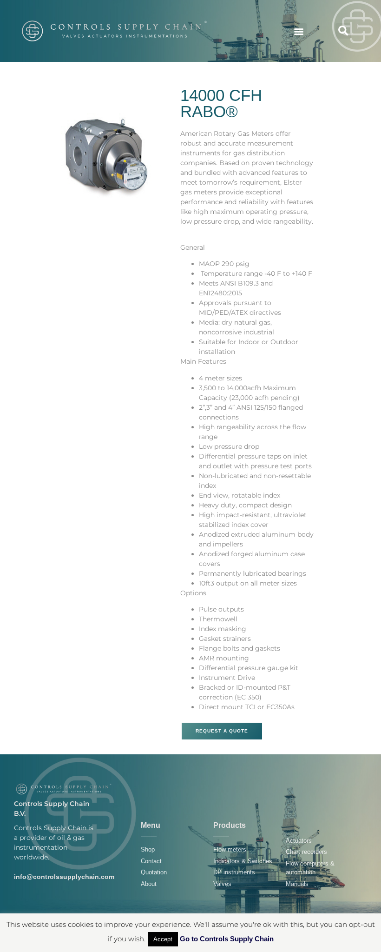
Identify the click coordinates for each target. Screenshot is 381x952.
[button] (299, 31)
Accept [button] (162, 939)
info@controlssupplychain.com (64, 876)
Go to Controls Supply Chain (227, 939)
